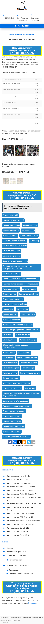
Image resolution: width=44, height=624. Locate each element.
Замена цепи (8, 309)
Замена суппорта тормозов (14, 426)
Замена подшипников (11, 319)
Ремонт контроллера (11, 289)
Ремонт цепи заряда (11, 368)
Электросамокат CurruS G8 (17, 531)
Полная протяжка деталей (13, 220)
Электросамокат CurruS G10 (18, 528)
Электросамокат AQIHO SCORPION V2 (22, 513)
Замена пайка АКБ (10, 215)
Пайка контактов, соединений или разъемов (20, 284)
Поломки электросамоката (17, 552)
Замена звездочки (10, 314)
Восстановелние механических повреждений (21, 279)
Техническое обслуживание (18, 565)
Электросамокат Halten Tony (18, 480)
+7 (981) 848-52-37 (8, 18)
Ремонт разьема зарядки (30, 373)
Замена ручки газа (30, 225)
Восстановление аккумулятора (15, 261)
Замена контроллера (11, 225)
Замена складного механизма (15, 246)
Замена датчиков (10, 340)
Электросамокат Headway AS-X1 (19, 483)
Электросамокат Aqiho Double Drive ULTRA (24, 504)
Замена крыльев (9, 294)
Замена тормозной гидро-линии (16, 401)
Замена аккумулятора (11, 274)
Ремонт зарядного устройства (15, 304)
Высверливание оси (11, 378)
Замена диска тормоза (12, 431)
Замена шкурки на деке (12, 388)
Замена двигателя (27, 314)
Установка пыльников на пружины (17, 383)
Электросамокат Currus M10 (18, 535)
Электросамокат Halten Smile (18, 476)
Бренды (10, 548)
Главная (12, 34)
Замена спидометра (11, 230)
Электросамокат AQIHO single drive (20, 517)
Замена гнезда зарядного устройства (18, 325)
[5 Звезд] (32, 445)
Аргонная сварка (29, 289)
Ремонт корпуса (24, 353)
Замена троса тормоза (12, 416)
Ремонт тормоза (15, 560)
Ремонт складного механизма (14, 241)
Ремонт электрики (10, 373)
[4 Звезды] (30, 445)
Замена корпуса (28, 230)
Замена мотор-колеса (11, 256)
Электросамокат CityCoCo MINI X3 (20, 524)
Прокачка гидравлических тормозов (17, 406)
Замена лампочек (23, 335)
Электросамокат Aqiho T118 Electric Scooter (24, 521)
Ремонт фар (8, 335)
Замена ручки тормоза (12, 421)
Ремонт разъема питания (27, 358)
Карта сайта (5, 622)
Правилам (32, 603)
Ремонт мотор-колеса (11, 251)
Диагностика (14, 570)
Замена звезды (22, 309)
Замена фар (34, 241)
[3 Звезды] (29, 445)
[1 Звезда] (25, 445)
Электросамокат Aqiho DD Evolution (21, 487)
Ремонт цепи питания (28, 363)
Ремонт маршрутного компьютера (16, 436)
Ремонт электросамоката (25, 34)
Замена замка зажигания (13, 299)
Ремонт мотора (28, 368)
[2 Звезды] (27, 445)
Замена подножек (10, 235)
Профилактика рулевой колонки (21, 573)
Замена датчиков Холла (28, 294)
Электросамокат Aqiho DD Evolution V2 (22, 494)
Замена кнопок (9, 353)
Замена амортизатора (29, 235)
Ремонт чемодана (10, 363)
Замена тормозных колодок (14, 411)
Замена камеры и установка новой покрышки (21, 330)
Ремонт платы (8, 358)
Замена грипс (30, 388)
